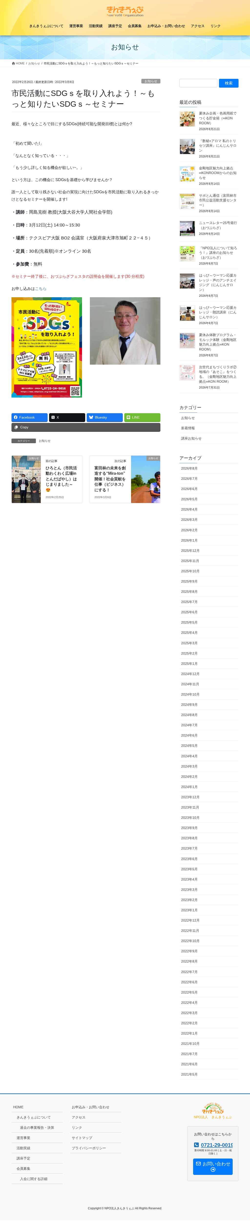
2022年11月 (190, 931)
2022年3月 (189, 1013)
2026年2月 (189, 530)
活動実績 (23, 1148)
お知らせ (151, 81)
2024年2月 (189, 777)
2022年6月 (189, 982)
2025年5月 (189, 622)
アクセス (78, 1117)
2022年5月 (189, 992)
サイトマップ (82, 1138)
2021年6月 (189, 1064)
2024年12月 (190, 674)
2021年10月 (190, 1044)
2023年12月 (190, 797)
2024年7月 (189, 725)
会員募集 (23, 1169)
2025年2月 (189, 653)
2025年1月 (189, 664)
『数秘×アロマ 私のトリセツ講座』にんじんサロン (218, 145)
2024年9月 (189, 705)
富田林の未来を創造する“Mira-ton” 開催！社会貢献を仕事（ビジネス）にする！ (110, 479)
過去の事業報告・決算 (37, 1128)
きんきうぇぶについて (34, 1117)
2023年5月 (189, 869)
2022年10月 (190, 941)
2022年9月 (189, 951)
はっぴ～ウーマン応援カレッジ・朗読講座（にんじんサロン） (218, 312)
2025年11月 (190, 561)
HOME (18, 1107)
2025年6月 (189, 612)
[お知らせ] (26, 474)
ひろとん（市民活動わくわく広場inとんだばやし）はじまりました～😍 (61, 479)
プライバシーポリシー (89, 1148)
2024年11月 (190, 684)
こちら (41, 289)
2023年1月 (189, 910)
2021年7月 (189, 1054)
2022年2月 (189, 1023)
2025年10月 (190, 571)
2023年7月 (189, 848)
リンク (77, 1128)
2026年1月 (189, 540)
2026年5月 (189, 499)
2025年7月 (189, 602)
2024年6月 (189, 735)
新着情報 (188, 428)
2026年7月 (189, 479)
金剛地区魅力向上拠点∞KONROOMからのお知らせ (218, 173)
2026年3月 (189, 520)
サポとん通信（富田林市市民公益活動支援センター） (218, 200)
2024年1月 (189, 787)
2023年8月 (189, 838)
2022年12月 (190, 920)
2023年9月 (189, 828)
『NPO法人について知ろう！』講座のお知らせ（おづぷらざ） (218, 252)
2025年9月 (189, 581)
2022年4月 (189, 1003)
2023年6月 (189, 859)
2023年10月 (190, 818)
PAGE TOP (239, 1181)
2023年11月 (190, 807)
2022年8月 (189, 961)
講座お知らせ (191, 438)
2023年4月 (189, 879)
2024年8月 (189, 715)
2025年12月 (190, 551)
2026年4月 (189, 509)
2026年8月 (189, 468)
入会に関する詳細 (33, 1179)
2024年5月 (189, 746)
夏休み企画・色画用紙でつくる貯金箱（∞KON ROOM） (218, 118)
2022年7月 (189, 972)
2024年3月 (189, 766)
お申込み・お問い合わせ (90, 1107)
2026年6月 (189, 489)
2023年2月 (189, 900)
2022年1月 (189, 1033)
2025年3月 (189, 643)
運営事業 (23, 1138)
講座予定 (23, 1158)
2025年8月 (189, 592)
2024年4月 (189, 756)
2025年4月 (189, 633)
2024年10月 (190, 694)
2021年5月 (189, 1074)
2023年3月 (189, 890)
